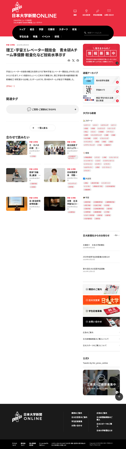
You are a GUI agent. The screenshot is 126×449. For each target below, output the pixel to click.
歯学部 (108, 215)
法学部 (107, 205)
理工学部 (87, 205)
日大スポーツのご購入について (95, 345)
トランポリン (88, 142)
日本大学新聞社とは (104, 430)
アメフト (107, 164)
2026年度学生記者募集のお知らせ (96, 257)
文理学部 (87, 212)
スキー (96, 125)
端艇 (113, 135)
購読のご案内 (76, 413)
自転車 (102, 132)
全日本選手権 (111, 186)
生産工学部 (98, 205)
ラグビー (98, 164)
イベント (46, 36)
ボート (114, 125)
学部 (41, 29)
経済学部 (87, 202)
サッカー (87, 171)
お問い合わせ (109, 15)
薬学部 (100, 215)
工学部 (107, 212)
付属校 (51, 29)
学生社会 (24, 36)
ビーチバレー (107, 167)
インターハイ (106, 183)
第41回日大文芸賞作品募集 (94, 268)
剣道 (104, 142)
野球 (98, 167)
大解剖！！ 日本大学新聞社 (93, 245)
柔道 (86, 128)
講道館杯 (87, 190)
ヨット (93, 132)
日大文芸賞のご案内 (79, 417)
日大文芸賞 (86, 15)
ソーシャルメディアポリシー (43, 444)
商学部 (98, 218)
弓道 (100, 145)
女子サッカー (89, 167)
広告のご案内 (88, 332)
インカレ (87, 186)
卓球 (105, 157)
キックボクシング (96, 135)
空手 (96, 138)
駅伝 (86, 183)
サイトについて (14, 444)
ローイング (112, 128)
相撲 (107, 135)
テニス (98, 157)
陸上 (86, 132)
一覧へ (116, 235)
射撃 (86, 135)
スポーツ (63, 29)
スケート (87, 125)
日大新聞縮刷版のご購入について (96, 339)
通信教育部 (98, 212)
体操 (93, 128)
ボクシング (105, 125)
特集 (35, 36)
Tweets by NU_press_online (95, 363)
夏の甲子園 (95, 183)
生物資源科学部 (99, 209)
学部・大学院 (10, 45)
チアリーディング (89, 145)
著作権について (23, 444)
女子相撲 (87, 138)
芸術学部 (87, 209)
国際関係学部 (110, 202)
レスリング (102, 128)
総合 (32, 29)
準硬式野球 (88, 157)
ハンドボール (89, 161)
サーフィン (110, 132)
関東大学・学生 (98, 186)
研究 (57, 36)
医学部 (110, 209)
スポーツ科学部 (89, 215)
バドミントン (88, 164)
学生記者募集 (97, 15)
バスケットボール (109, 161)
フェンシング (105, 138)
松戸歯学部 (88, 218)
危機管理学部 (98, 202)
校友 (74, 29)
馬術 (111, 142)
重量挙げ (108, 145)
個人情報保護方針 (32, 444)
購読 (75, 15)
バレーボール (114, 157)
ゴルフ (98, 161)
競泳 (97, 142)
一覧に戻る (43, 127)
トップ (22, 29)
